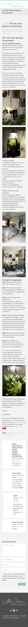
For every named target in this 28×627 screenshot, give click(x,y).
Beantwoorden (20, 477)
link (11, 420)
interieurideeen (6, 435)
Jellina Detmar (13, 31)
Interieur (11, 433)
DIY (16, 29)
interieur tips (19, 433)
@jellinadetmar (19, 422)
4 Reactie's (21, 31)
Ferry (15, 496)
